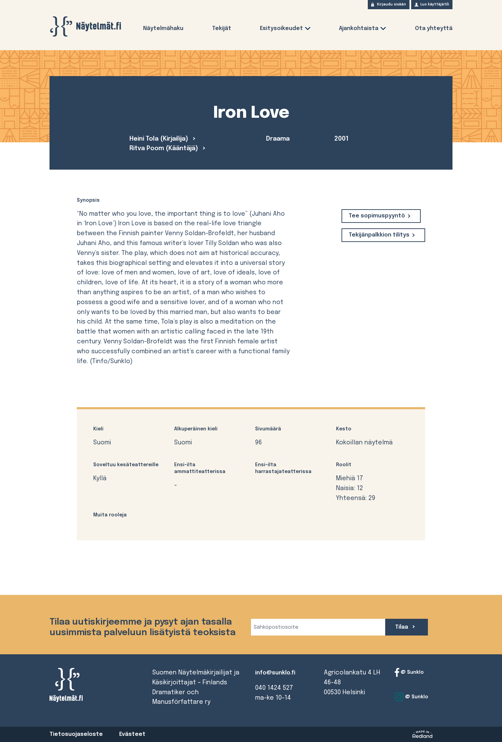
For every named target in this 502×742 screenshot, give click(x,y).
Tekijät (221, 28)
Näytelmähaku (163, 28)
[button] (308, 30)
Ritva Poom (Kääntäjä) (164, 148)
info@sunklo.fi (275, 673)
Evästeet (132, 734)
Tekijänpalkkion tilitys (379, 235)
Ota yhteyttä (433, 28)
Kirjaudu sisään (391, 4)
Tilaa (402, 627)
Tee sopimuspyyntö (377, 216)
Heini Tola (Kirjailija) (159, 139)
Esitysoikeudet (281, 28)
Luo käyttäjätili (434, 4)
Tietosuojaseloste (76, 734)
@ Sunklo (411, 672)
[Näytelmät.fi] (85, 26)
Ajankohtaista (358, 28)
